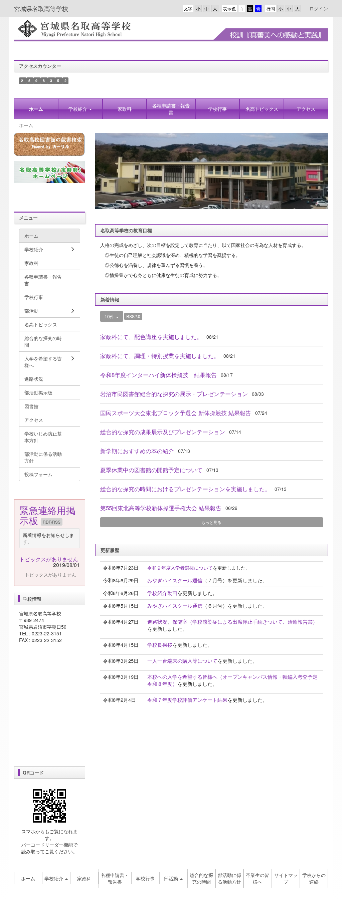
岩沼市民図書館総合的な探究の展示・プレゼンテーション (174, 394)
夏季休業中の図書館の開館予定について (151, 470)
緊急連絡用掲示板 (47, 515)
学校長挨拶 (159, 644)
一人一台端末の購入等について (182, 660)
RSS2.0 (133, 316)
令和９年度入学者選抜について (180, 567)
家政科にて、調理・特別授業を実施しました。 (159, 356)
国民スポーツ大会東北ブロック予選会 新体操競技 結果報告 (175, 413)
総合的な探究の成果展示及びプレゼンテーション (162, 432)
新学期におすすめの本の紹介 (137, 451)
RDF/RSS (51, 522)
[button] (80, 108)
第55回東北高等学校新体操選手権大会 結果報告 (160, 508)
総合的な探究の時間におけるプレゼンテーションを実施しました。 (185, 489)
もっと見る (211, 522)
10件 (110, 316)
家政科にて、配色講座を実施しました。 (151, 337)
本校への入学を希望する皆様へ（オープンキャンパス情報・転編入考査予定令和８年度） (232, 680)
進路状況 (157, 621)
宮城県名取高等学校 (41, 8)
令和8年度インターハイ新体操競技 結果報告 (158, 375)
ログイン (318, 8)
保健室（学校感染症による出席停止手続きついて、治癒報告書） (245, 621)
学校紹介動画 (162, 592)
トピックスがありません (48, 559)
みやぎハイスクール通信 (174, 580)
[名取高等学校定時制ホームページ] (49, 172)
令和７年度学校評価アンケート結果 (187, 699)
